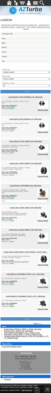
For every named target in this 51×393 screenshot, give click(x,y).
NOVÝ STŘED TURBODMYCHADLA (38, 27)
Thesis (4, 52)
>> (28, 91)
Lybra (4, 38)
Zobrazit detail (43, 110)
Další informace (26, 390)
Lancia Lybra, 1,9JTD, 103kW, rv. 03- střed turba (25, 163)
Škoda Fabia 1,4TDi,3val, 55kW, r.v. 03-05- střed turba (22, 329)
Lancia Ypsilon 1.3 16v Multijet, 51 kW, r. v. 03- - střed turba (25, 296)
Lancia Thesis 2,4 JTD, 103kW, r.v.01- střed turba (25, 141)
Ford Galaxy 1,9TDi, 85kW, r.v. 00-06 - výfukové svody (23, 334)
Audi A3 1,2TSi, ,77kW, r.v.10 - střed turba (18, 331)
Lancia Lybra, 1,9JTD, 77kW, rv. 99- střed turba (25, 208)
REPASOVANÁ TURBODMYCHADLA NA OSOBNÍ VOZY (19, 25)
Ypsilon (4, 56)
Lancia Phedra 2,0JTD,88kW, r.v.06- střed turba (25, 185)
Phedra (4, 47)
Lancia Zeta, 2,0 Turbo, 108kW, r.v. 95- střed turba (25, 230)
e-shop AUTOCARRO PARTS (12, 347)
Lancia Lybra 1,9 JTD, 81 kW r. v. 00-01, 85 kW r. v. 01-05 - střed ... (25, 252)
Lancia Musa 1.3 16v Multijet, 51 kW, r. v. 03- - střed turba (25, 274)
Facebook (7, 379)
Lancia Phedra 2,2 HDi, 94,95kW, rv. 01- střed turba (25, 97)
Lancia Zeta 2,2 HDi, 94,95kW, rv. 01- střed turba (25, 119)
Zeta (3, 61)
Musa (3, 43)
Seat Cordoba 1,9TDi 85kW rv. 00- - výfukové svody (22, 333)
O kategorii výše (7, 34)
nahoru (47, 389)
